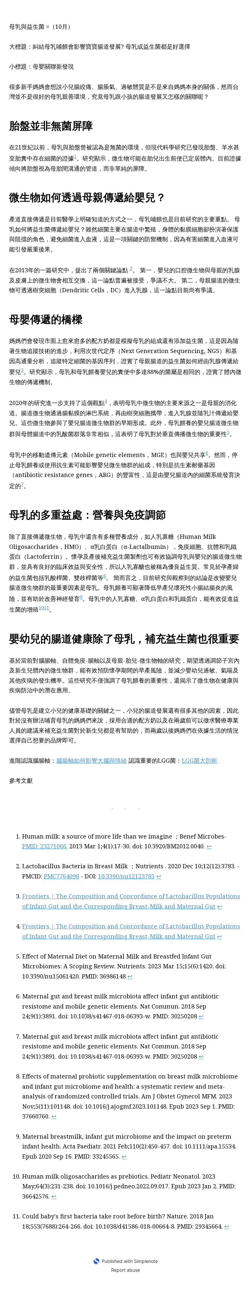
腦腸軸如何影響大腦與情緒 (91, 760)
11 (46, 607)
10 (41, 607)
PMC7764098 (61, 876)
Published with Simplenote (130, 1261)
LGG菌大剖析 (199, 760)
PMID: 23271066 (44, 846)
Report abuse (125, 1270)
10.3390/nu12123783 (126, 876)
